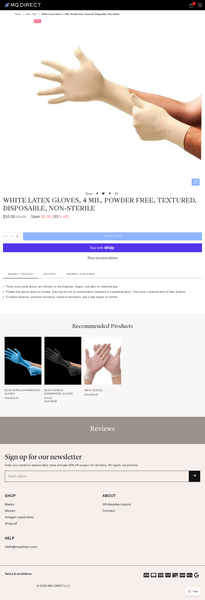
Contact (108, 510)
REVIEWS (50, 274)
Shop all (11, 523)
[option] (117, 103)
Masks (9, 504)
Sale (37, 21)
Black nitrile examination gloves (58, 392)
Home (18, 14)
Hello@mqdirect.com (21, 546)
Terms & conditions (18, 574)
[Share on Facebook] (97, 194)
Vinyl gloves (93, 390)
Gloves (10, 510)
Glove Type (31, 14)
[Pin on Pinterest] (110, 194)
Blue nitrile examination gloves (22, 392)
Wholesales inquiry (116, 504)
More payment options (102, 258)
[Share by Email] (116, 194)
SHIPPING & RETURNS (81, 274)
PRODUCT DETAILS (20, 274)
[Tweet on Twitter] (103, 194)
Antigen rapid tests (19, 517)
